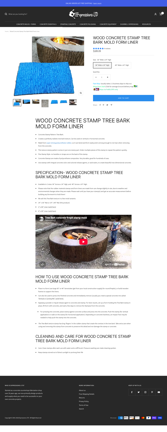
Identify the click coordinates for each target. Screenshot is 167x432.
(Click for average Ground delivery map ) (121, 86)
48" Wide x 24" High (122, 65)
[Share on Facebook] (100, 105)
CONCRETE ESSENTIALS (48, 24)
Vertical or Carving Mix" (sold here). (51, 298)
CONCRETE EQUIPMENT (108, 24)
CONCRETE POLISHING (88, 24)
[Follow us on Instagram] (145, 392)
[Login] (155, 14)
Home (7, 31)
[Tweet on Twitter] (107, 105)
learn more (97, 3)
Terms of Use (83, 405)
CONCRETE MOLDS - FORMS (26, 24)
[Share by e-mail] (111, 105)
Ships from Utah (99, 86)
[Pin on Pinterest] (103, 105)
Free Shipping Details (86, 394)
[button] (98, 48)
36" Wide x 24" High (102, 65)
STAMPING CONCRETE (68, 24)
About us (82, 390)
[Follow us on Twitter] (138, 392)
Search (81, 409)
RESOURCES (146, 24)
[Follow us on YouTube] (158, 392)
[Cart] (161, 14)
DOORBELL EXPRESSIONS (129, 24)
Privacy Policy (84, 401)
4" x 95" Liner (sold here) (47, 211)
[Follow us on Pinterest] (152, 392)
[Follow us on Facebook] (131, 392)
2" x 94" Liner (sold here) (47, 207)
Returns (82, 398)
